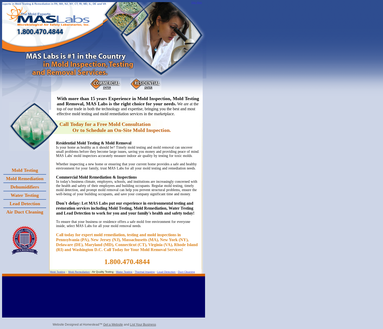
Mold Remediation (79, 271)
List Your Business (143, 324)
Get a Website (113, 324)
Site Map (196, 2)
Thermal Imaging (145, 271)
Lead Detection (166, 271)
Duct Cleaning (186, 271)
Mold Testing (57, 271)
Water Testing (124, 271)
